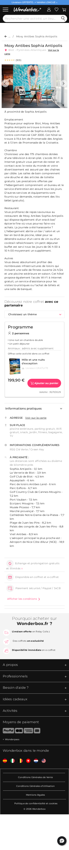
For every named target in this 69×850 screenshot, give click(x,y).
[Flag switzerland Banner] (26, 760)
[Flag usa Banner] (42, 760)
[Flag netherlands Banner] (34, 760)
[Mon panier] (64, 9)
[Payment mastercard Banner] (37, 731)
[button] (5, 83)
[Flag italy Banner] (11, 760)
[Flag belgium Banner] (19, 760)
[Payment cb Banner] (19, 731)
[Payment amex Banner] (28, 731)
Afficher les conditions (22, 598)
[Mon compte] (49, 9)
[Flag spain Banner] (3, 760)
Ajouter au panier (46, 383)
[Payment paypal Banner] (7, 731)
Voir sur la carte (35, 417)
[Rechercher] (63, 18)
